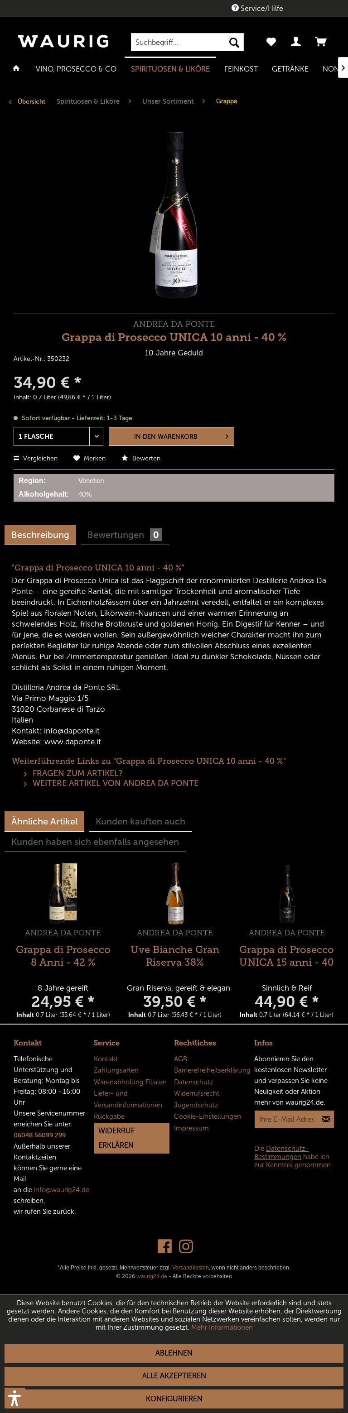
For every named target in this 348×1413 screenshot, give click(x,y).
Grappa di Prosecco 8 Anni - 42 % (63, 955)
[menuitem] (187, 42)
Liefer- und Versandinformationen (128, 1099)
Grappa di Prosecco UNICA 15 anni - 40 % (286, 955)
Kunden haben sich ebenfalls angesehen (95, 841)
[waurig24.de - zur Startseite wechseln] (63, 46)
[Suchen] (234, 42)
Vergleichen (39, 458)
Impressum (191, 1128)
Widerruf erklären (116, 1138)
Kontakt (106, 1059)
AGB (180, 1059)
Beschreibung (40, 534)
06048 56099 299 (40, 1135)
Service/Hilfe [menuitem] (261, 8)
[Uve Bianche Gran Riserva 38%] (175, 893)
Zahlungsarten (116, 1070)
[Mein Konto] (296, 42)
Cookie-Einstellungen (207, 1116)
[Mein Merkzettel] (271, 42)
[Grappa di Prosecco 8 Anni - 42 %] (63, 893)
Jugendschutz (196, 1105)
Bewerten (145, 458)
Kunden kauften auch (140, 821)
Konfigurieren (174, 1398)
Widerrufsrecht (196, 1093)
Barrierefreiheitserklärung (212, 1070)
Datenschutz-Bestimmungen (281, 1153)
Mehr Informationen (222, 1327)
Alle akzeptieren (174, 1375)
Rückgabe (109, 1116)
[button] (15, 1398)
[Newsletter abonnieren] (326, 1119)
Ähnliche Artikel (44, 821)
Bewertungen (123, 534)
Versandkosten (190, 1268)
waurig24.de (151, 1276)
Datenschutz (193, 1082)
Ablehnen (174, 1353)
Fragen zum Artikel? (76, 773)
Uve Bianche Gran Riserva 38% (174, 955)
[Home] (16, 68)
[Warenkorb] (321, 42)
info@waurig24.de (61, 1190)
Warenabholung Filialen (130, 1082)
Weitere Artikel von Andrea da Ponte (114, 783)
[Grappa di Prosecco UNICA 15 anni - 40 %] (287, 893)
